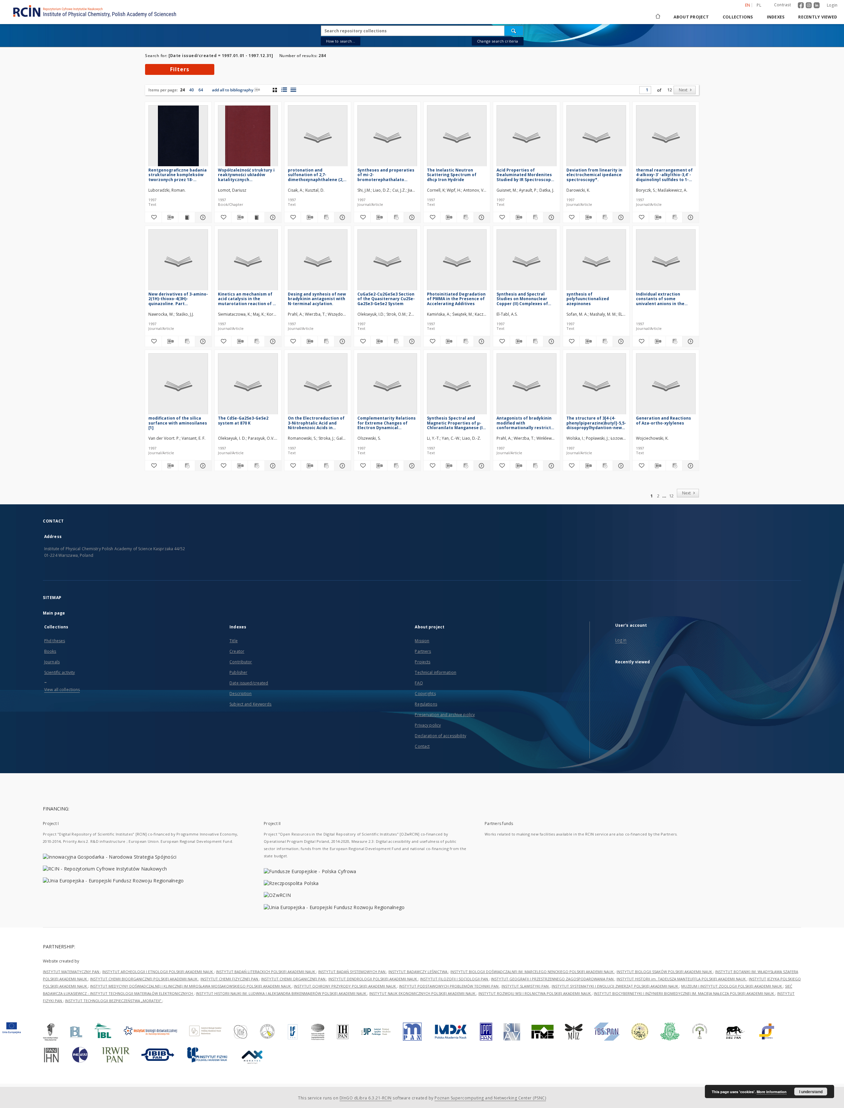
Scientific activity (59, 672)
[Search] (514, 30)
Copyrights (425, 693)
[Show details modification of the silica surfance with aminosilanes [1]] (202, 465)
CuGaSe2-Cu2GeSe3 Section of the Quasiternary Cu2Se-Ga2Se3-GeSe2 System (386, 298)
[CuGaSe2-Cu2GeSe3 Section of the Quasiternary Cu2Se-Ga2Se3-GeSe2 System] (387, 262)
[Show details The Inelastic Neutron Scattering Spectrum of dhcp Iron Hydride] (481, 217)
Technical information (435, 672)
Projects (422, 662)
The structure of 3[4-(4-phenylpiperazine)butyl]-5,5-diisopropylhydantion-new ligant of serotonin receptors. (596, 422)
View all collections (62, 689)
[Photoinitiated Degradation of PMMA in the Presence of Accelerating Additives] (456, 262)
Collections (738, 17)
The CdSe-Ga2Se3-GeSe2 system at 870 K (243, 420)
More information (772, 1091)
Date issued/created (248, 683)
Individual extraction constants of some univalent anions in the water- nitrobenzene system (660, 298)
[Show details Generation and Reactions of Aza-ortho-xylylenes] (689, 465)
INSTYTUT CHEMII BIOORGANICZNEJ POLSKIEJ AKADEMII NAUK (144, 978)
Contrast (782, 5)
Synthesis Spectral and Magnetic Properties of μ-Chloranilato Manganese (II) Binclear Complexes (456, 422)
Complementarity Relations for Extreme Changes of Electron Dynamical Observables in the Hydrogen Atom (386, 422)
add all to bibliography (232, 90)
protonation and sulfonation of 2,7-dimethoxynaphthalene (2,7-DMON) (317, 174)
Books (50, 651)
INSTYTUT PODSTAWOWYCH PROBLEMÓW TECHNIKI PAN (449, 986)
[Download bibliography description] (170, 217)
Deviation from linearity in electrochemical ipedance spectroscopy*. (594, 174)
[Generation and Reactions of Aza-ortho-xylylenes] (665, 386)
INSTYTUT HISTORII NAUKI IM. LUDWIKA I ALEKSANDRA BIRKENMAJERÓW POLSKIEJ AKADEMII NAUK (281, 993)
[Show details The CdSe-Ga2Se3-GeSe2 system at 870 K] (272, 465)
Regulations (426, 704)
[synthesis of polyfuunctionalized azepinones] (596, 262)
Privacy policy (428, 725)
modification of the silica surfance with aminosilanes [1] (177, 422)
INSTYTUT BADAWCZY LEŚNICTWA (418, 971)
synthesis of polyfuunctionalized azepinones (587, 298)
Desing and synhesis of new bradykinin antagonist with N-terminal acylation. (317, 298)
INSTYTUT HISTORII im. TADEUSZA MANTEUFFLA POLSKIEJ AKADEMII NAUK (682, 978)
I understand (811, 1091)
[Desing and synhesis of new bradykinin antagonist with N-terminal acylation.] (317, 262)
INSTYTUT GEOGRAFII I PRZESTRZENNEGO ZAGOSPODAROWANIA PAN (553, 978)
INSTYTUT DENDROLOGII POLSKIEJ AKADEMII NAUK (373, 978)
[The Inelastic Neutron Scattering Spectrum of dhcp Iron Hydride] (456, 138)
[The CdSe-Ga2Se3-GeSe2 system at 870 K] (247, 386)
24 (182, 90)
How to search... (340, 41)
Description (240, 693)
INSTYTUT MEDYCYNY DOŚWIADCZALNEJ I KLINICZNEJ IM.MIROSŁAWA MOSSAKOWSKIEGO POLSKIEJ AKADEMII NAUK (191, 986)
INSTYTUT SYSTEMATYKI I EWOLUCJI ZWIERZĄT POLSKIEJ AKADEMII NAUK (615, 986)
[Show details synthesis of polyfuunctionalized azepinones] (620, 341)
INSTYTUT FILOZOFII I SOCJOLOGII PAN (454, 978)
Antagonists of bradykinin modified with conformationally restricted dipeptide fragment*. (526, 422)
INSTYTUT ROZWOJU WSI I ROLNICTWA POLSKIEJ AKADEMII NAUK (535, 993)
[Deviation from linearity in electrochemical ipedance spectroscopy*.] (596, 138)
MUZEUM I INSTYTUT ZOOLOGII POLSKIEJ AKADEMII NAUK (732, 986)
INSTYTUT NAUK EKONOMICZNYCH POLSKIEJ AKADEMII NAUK (422, 993)
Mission (422, 641)
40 (191, 90)
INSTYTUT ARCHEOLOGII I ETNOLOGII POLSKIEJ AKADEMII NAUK (158, 971)
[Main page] (657, 17)
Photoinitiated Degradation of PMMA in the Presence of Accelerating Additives (456, 298)
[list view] (293, 89)
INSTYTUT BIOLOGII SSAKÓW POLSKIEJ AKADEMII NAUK (665, 971)
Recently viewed (817, 17)
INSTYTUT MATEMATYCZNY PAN (71, 971)
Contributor (240, 662)
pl (759, 5)
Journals (52, 662)
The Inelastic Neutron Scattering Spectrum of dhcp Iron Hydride (451, 174)
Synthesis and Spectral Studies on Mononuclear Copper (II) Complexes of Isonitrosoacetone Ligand (524, 298)
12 (669, 90)
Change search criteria (497, 41)
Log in (621, 640)
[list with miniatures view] (284, 89)
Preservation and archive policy (445, 714)
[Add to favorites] (153, 217)
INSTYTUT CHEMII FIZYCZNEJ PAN (229, 978)
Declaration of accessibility (440, 736)
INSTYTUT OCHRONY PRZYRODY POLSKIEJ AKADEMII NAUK (345, 986)
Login (832, 5)
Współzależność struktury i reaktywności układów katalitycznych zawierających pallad (246, 174)
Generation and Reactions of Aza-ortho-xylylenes (663, 420)
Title (233, 641)
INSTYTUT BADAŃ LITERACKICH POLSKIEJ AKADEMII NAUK (266, 971)
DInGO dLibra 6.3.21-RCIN (366, 1098)
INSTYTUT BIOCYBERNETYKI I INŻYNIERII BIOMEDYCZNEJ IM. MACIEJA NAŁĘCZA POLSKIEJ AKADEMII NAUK (684, 993)
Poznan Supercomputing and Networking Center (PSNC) (490, 1098)
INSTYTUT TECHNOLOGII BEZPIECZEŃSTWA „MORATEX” (113, 1000)
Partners (423, 651)
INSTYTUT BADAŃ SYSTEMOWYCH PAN (352, 971)
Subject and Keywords (250, 704)
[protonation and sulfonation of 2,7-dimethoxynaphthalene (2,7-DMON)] (317, 138)
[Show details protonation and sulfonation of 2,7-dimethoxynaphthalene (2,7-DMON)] (341, 217)
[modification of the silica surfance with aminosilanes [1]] (178, 386)
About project (691, 17)
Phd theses (54, 641)
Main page (54, 613)
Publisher (238, 672)
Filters (179, 69)
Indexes (776, 17)
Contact (422, 746)
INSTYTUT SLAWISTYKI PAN (525, 986)
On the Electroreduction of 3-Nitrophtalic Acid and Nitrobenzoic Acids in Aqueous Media (316, 422)
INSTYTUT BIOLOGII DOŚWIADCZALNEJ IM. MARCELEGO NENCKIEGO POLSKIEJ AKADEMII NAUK (532, 971)
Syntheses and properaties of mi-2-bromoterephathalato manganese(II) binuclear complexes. (385, 174)
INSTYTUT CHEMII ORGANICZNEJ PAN (293, 978)
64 (200, 90)
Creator (236, 651)
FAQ (419, 683)
